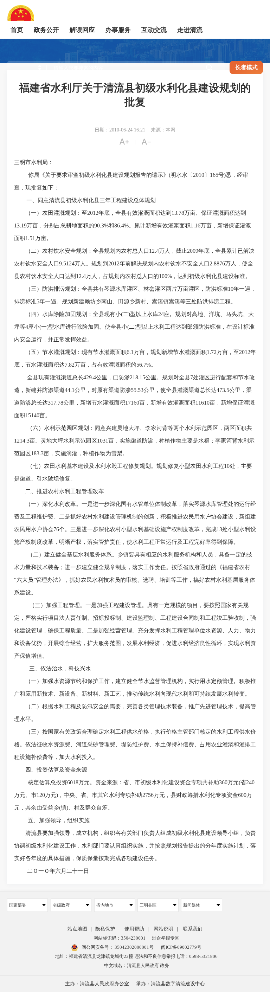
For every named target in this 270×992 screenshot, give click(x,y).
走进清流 (189, 29)
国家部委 (17, 905)
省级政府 (61, 905)
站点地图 (77, 929)
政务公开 (46, 29)
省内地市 (104, 905)
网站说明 (163, 929)
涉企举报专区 (165, 938)
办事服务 (118, 29)
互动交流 (154, 29)
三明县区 (148, 905)
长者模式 (246, 67)
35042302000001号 (134, 947)
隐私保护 (105, 929)
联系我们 (192, 929)
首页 (17, 29)
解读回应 (82, 29)
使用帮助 (134, 929)
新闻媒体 (191, 905)
